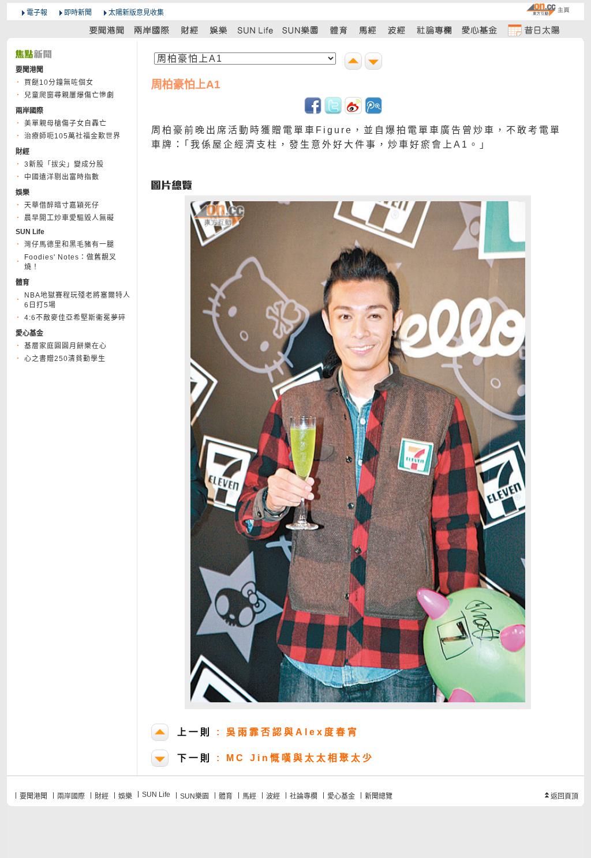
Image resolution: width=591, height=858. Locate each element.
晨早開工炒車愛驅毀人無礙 (69, 218)
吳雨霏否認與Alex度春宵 (268, 732)
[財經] (189, 29)
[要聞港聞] (107, 29)
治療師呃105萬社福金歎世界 (72, 136)
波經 (273, 796)
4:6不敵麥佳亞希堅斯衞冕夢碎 (75, 318)
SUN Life (156, 795)
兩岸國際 (71, 796)
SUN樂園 (194, 796)
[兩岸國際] (152, 29)
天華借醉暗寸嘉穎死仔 (61, 205)
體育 (226, 796)
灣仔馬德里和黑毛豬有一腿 (69, 244)
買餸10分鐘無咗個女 (58, 82)
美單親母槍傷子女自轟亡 (65, 123)
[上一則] (355, 62)
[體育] (338, 29)
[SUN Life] (256, 29)
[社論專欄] (434, 29)
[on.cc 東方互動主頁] (548, 9)
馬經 (249, 796)
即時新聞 (78, 13)
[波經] (397, 29)
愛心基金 (341, 796)
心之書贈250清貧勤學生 (65, 359)
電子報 (37, 13)
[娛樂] (219, 29)
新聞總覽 (378, 796)
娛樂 (125, 796)
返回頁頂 (564, 796)
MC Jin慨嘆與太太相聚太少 (275, 758)
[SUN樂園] (301, 29)
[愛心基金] (479, 29)
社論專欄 (303, 796)
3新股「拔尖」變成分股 (64, 164)
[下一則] (375, 62)
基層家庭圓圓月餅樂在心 (65, 346)
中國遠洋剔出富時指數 (61, 177)
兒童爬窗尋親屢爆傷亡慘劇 (69, 95)
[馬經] (368, 29)
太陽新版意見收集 (136, 13)
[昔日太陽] (533, 29)
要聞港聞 (33, 796)
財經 (102, 796)
